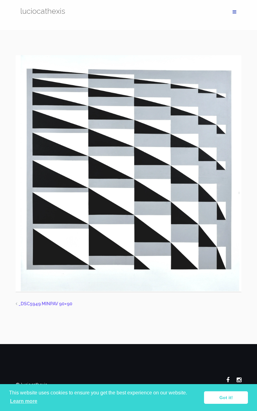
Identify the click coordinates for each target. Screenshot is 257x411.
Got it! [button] (226, 397)
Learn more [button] (23, 401)
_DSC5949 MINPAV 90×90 (45, 303)
